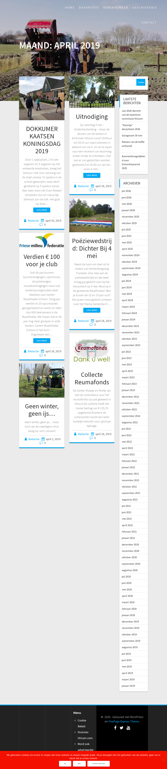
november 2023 (130, 332)
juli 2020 (126, 576)
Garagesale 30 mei (132, 135)
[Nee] (163, 759)
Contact (149, 22)
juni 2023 (126, 358)
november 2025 (130, 216)
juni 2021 (126, 512)
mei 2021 (127, 518)
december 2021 (130, 473)
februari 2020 (129, 608)
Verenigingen (115, 7)
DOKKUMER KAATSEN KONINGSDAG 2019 (42, 140)
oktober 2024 (129, 261)
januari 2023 (128, 390)
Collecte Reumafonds (92, 378)
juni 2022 (126, 435)
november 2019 (130, 627)
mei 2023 (127, 364)
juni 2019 (126, 660)
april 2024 (127, 300)
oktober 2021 (129, 486)
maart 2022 (128, 454)
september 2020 (131, 563)
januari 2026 (128, 210)
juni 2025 (126, 235)
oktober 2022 (129, 409)
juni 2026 (126, 197)
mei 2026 (127, 203)
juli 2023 (126, 351)
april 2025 (127, 248)
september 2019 (131, 640)
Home (70, 7)
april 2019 (127, 673)
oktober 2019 (129, 634)
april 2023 (127, 371)
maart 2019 (128, 679)
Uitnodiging (92, 116)
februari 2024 (129, 313)
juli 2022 (126, 428)
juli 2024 (126, 280)
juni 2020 (126, 583)
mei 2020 (127, 589)
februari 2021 (129, 531)
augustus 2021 (130, 499)
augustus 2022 (130, 422)
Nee (79, 763)
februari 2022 (129, 461)
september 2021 (131, 493)
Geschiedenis (144, 7)
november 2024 (130, 255)
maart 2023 (128, 377)
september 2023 (131, 345)
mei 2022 (127, 441)
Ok (65, 763)
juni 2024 (126, 287)
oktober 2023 (129, 338)
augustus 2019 (130, 647)
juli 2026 (126, 190)
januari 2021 (128, 538)
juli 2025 (126, 229)
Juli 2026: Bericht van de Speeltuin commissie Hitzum (132, 114)
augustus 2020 (130, 570)
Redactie (33, 220)
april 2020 (127, 595)
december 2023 (130, 326)
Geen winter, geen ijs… (42, 410)
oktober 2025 (129, 223)
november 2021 (130, 480)
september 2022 (131, 416)
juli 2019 (126, 653)
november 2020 (130, 550)
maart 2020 (128, 602)
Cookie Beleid (98, 763)
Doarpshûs (89, 7)
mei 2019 (127, 666)
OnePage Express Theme (123, 721)
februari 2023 (129, 383)
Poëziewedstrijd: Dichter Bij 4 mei (92, 248)
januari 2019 (128, 685)
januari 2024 (128, 319)
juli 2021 (126, 505)
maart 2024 (128, 306)
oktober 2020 (129, 557)
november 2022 (130, 403)
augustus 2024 (130, 274)
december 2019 (130, 621)
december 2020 (130, 544)
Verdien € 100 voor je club (42, 260)
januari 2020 (128, 615)
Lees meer (42, 210)
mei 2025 (127, 242)
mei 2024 (127, 293)
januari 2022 (128, 467)
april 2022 (127, 448)
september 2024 (131, 268)
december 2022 (130, 396)
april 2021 (127, 525)
